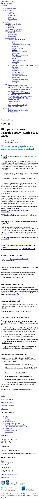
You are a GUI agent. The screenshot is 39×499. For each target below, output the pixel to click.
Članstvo (11, 27)
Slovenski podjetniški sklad (13, 423)
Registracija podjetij (10, 38)
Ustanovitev (15, 69)
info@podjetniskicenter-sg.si (9, 474)
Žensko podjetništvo (14, 101)
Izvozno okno (9, 428)
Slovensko (8, 8)
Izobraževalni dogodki (7, 402)
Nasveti (14, 63)
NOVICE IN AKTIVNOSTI (21, 93)
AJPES (7, 416)
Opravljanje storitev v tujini (20, 55)
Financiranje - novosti (7, 405)
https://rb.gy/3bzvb (13, 294)
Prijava (24, 495)
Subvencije (15, 62)
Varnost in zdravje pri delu (20, 51)
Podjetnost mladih (13, 100)
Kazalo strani (10, 1)
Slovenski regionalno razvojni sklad (15, 425)
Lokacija (11, 17)
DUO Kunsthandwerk (15, 94)
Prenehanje (15, 81)
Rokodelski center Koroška (13, 24)
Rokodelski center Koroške (16, 91)
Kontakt (3, 1)
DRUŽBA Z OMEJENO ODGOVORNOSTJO (23, 65)
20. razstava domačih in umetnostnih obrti (20, 96)
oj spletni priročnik (11, 430)
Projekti (7, 84)
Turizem (10, 103)
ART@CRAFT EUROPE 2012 (18, 98)
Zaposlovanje (16, 53)
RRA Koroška (9, 432)
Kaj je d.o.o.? (16, 67)
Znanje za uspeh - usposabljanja (17, 105)
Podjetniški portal (10, 421)
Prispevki (15, 46)
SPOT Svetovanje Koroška (13, 31)
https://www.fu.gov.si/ (30, 215)
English (13, 8)
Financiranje (12, 36)
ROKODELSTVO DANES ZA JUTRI (20, 87)
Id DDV (14, 50)
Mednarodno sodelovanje (15, 106)
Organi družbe (12, 19)
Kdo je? (14, 41)
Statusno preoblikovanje (19, 60)
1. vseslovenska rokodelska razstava (19, 89)
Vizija (10, 20)
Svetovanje (11, 32)
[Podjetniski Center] (7, 3)
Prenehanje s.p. (16, 57)
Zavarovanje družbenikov (19, 75)
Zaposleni (11, 14)
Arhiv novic (4, 409)
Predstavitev (8, 10)
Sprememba (15, 70)
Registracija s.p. (17, 43)
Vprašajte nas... (5, 477)
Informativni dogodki (7, 399)
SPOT (6, 418)
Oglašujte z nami (13, 112)
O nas (10, 12)
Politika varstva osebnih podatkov (18, 110)
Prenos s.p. (15, 58)
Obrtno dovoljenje (17, 48)
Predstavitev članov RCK (16, 29)
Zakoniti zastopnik (17, 74)
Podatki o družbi (13, 15)
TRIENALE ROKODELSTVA (18, 86)
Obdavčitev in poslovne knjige (21, 44)
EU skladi (8, 420)
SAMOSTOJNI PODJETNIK (17, 39)
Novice (7, 22)
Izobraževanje (12, 34)
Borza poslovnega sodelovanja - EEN (16, 426)
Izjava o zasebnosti (6, 495)
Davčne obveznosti (18, 72)
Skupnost (11, 26)
